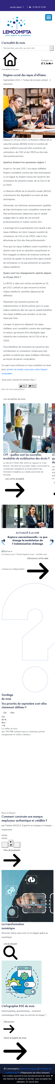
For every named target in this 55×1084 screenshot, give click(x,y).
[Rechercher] (51, 48)
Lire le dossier (10, 943)
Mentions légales (28, 1068)
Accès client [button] (16, 7)
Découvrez (9, 1021)
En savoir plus (32, 1082)
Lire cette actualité (14, 478)
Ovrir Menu (48, 17)
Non (12, 712)
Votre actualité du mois (15, 1038)
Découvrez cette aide (37, 558)
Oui (4, 712)
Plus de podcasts (12, 850)
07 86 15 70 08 (39, 7)
